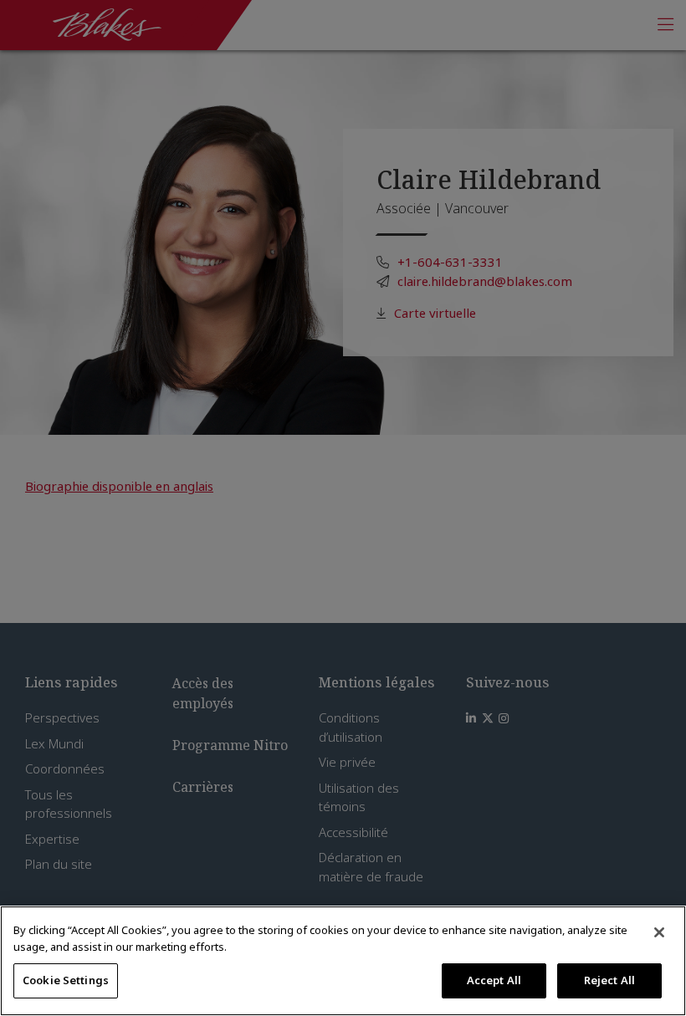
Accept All (494, 980)
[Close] (659, 932)
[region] (343, 961)
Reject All (609, 980)
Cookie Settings (66, 980)
